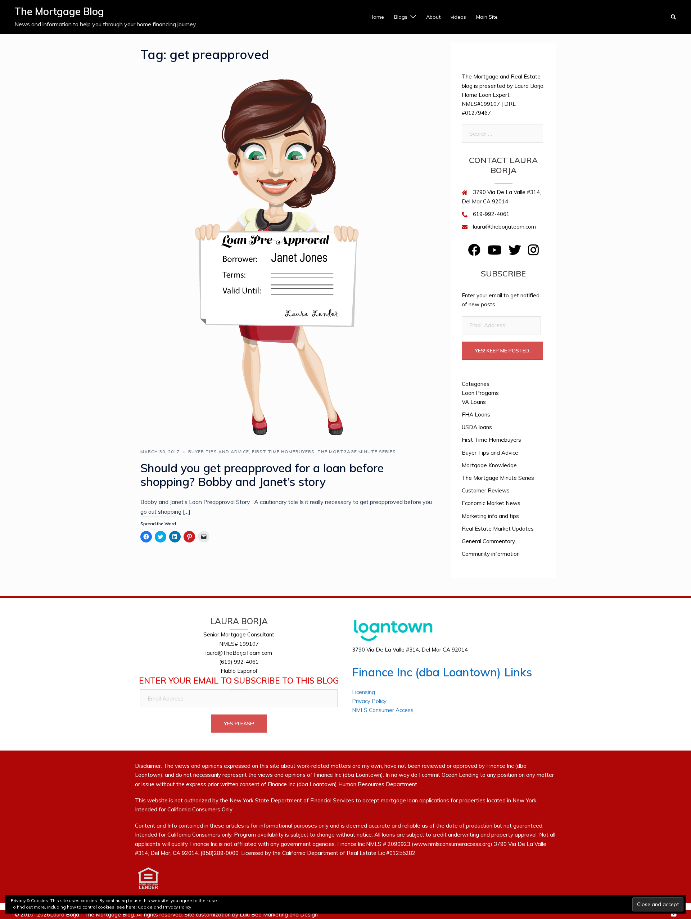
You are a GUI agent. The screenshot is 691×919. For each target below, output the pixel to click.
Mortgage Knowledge (489, 465)
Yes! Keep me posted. (502, 350)
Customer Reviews (486, 490)
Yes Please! (239, 723)
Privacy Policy (369, 701)
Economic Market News (491, 503)
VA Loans (474, 401)
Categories (475, 383)
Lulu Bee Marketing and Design (279, 914)
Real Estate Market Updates (498, 528)
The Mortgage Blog (59, 11)
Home (377, 17)
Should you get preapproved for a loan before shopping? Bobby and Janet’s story (262, 475)
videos (458, 17)
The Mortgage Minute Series (356, 451)
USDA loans (477, 427)
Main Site (487, 17)
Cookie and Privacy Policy (164, 907)
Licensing (363, 692)
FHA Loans (476, 414)
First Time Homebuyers (283, 451)
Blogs (400, 17)
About (433, 17)
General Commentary (488, 541)
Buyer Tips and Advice (218, 451)
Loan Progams (480, 392)
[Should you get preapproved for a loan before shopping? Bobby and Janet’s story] (287, 254)
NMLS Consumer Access (383, 710)
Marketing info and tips (490, 516)
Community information (491, 553)
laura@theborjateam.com (504, 226)
